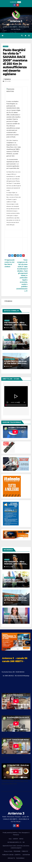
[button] (22, 35)
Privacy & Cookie (8, 851)
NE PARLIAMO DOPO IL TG (14, 842)
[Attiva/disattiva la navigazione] (29, 35)
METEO (21, 838)
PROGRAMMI (17, 851)
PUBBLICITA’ (25, 851)
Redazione (8, 79)
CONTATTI (15, 838)
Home (10, 838)
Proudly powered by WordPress (10, 832)
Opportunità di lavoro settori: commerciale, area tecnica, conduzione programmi (16, 846)
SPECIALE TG (11, 858)
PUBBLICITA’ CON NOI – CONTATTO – (11, 854)
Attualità (5, 46)
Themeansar (16, 834)
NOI (24, 842)
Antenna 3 (16, 21)
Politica (12, 339)
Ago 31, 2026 (9, 566)
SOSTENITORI (26, 854)
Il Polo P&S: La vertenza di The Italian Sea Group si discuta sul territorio (15, 363)
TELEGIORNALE (20, 858)
